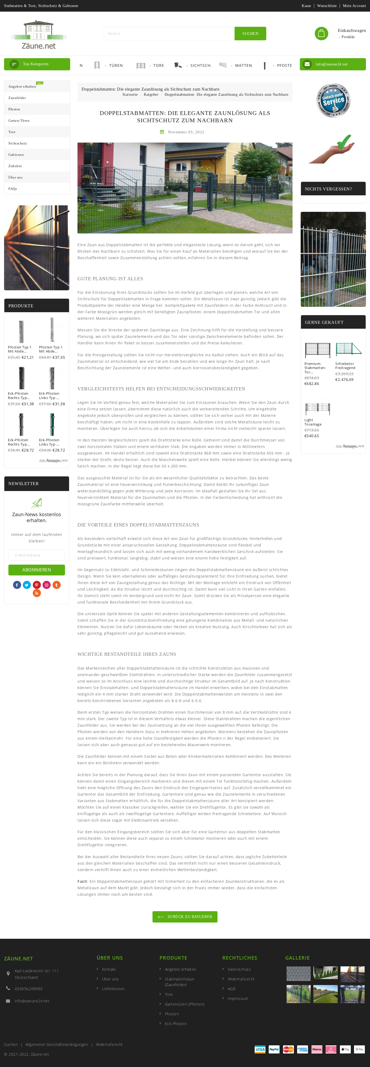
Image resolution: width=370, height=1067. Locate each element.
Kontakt (109, 969)
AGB (232, 988)
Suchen (11, 1044)
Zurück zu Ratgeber (189, 917)
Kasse (306, 6)
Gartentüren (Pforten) (185, 1004)
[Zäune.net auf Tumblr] (56, 585)
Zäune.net (18, 958)
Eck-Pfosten (176, 1023)
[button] (37, 64)
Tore (169, 994)
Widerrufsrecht (241, 979)
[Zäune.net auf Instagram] (46, 585)
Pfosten (172, 1013)
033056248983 (29, 988)
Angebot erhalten (180, 969)
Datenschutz (239, 969)
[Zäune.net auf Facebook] (17, 585)
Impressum (238, 998)
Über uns (110, 979)
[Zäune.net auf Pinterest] (36, 585)
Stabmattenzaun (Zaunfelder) (179, 981)
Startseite (130, 95)
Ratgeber (151, 95)
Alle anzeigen (53, 460)
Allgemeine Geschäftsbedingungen (56, 1044)
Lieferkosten (113, 988)
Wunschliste (327, 6)
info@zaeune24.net (32, 1000)
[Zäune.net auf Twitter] (27, 585)
